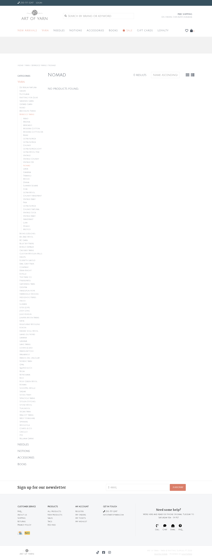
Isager (23, 91)
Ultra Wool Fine (31, 152)
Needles (59, 30)
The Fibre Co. (26, 277)
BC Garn (24, 240)
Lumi (25, 223)
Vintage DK (28, 162)
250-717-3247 (111, 511)
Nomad (52, 65)
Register (79, 511)
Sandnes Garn (27, 101)
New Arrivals (27, 30)
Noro (22, 108)
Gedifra (23, 287)
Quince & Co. (26, 368)
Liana (25, 169)
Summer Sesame (30, 186)
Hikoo (23, 301)
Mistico (27, 229)
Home (20, 65)
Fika (25, 203)
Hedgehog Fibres (28, 297)
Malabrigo (25, 355)
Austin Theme (160, 554)
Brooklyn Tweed (28, 111)
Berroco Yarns (39, 65)
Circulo (24, 432)
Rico (22, 378)
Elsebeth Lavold (27, 260)
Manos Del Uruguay (30, 358)
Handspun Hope (27, 291)
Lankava (23, 341)
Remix (25, 135)
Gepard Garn (26, 104)
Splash (26, 226)
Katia (22, 321)
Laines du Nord (27, 335)
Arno (25, 119)
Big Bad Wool (26, 237)
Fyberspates (25, 281)
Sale (128, 30)
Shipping (22, 518)
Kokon (23, 328)
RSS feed (52, 525)
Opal (22, 365)
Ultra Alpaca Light (32, 149)
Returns (22, 522)
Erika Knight (26, 271)
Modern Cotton (31, 129)
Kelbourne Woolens (30, 324)
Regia (22, 371)
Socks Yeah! (25, 395)
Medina (26, 122)
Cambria (27, 172)
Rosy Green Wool (28, 381)
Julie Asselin (26, 314)
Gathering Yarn (27, 284)
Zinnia (26, 182)
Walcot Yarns (27, 415)
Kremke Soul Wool (29, 331)
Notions (75, 30)
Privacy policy (24, 525)
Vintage (27, 156)
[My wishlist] (186, 30)
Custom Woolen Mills (31, 254)
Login (39, 3)
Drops (23, 257)
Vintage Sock (29, 213)
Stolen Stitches (28, 402)
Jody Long (25, 311)
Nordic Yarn (26, 361)
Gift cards (145, 30)
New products (55, 515)
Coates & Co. (26, 428)
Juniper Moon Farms (29, 318)
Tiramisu (27, 176)
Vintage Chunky (31, 159)
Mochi (26, 179)
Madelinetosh (27, 351)
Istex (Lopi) (25, 308)
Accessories (95, 30)
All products (54, 511)
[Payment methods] (21, 534)
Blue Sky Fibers (27, 244)
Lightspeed (187, 554)
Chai (25, 189)
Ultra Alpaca (29, 139)
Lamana (23, 338)
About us (22, 515)
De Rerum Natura (28, 88)
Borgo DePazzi (27, 247)
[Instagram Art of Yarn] (109, 552)
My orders (80, 515)
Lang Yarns (25, 344)
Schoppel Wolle (27, 388)
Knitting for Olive (29, 98)
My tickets (80, 518)
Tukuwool (25, 408)
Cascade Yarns (27, 250)
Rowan (23, 385)
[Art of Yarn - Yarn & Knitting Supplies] (38, 16)
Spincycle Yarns (27, 398)
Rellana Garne (27, 439)
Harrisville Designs (29, 294)
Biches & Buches (27, 234)
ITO (21, 435)
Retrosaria (25, 375)
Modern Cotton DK (33, 132)
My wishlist (81, 522)
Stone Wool (26, 405)
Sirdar (23, 392)
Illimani (23, 304)
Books (113, 30)
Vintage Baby (29, 199)
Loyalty (163, 30)
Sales (50, 518)
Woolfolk (25, 425)
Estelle (23, 274)
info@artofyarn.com (113, 515)
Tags (50, 522)
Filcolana (24, 94)
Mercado (27, 125)
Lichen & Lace (26, 348)
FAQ (19, 511)
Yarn (45, 30)
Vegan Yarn (25, 412)
